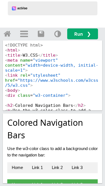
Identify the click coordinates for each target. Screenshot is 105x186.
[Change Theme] (57, 33)
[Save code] (41, 33)
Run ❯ (82, 34)
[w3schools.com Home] (7, 33)
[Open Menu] (24, 33)
